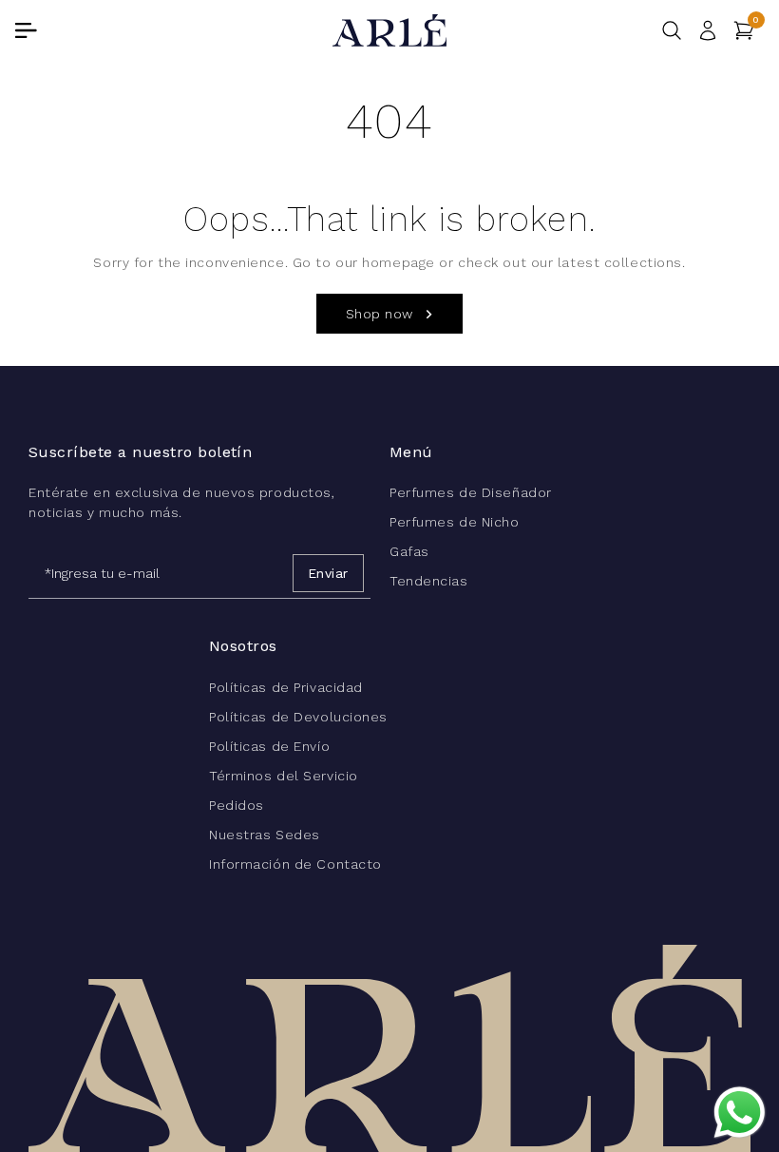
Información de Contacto (295, 864)
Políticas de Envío (269, 746)
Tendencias (429, 580)
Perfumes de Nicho (455, 521)
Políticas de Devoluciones (298, 716)
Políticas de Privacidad (286, 687)
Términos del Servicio (283, 775)
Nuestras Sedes (264, 834)
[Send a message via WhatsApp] (740, 1112)
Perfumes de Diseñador (471, 492)
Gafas (409, 551)
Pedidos (236, 805)
